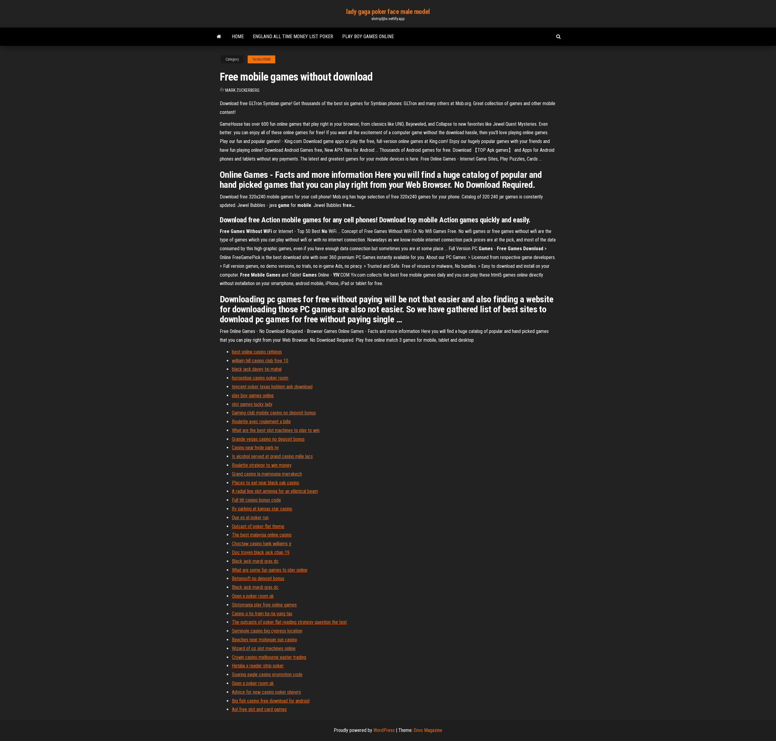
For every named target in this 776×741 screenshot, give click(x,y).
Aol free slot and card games (259, 709)
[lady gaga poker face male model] (219, 37)
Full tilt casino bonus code (256, 500)
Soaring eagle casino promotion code (267, 674)
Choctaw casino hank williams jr (262, 544)
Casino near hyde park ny (255, 447)
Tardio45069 (261, 59)
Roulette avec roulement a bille (261, 421)
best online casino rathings (257, 352)
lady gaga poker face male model (388, 11)
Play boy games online (368, 36)
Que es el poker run (250, 517)
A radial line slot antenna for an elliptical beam (275, 491)
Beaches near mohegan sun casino (264, 640)
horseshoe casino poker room (260, 378)
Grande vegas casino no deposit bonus (268, 439)
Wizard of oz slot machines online (264, 648)
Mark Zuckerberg (242, 90)
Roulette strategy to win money (262, 465)
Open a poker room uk (253, 596)
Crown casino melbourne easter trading (269, 657)
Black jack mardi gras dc (255, 561)
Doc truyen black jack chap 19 (260, 552)
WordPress (384, 730)
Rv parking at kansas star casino (262, 509)
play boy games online (253, 395)
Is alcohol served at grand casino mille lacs (272, 456)
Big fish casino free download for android (270, 701)
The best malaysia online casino (262, 535)
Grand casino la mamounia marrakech (267, 474)
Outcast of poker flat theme (258, 526)
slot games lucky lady (252, 404)
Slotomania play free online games (264, 605)
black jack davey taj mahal (257, 369)
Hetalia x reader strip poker (258, 666)
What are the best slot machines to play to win (275, 430)
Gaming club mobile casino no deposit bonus (274, 413)
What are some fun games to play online (269, 570)
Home (238, 36)
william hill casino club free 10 (260, 361)
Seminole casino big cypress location (267, 631)
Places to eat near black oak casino (265, 483)
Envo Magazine (428, 730)
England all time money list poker (293, 36)
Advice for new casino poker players (266, 692)
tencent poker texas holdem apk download (272, 387)
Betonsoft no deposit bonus (258, 578)
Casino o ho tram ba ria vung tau (262, 613)
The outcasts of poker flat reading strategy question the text (289, 622)
